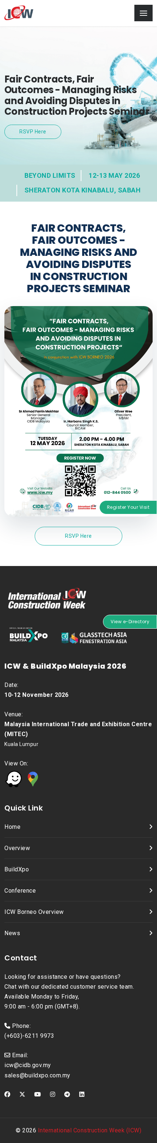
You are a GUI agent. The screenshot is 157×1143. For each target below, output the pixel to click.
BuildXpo (16, 869)
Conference (20, 890)
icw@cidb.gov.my (27, 1065)
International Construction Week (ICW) (90, 1130)
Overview (17, 848)
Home (12, 826)
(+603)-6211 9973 (29, 1035)
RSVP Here (32, 132)
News (12, 933)
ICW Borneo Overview (34, 911)
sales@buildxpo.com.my (37, 1075)
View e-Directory (130, 621)
